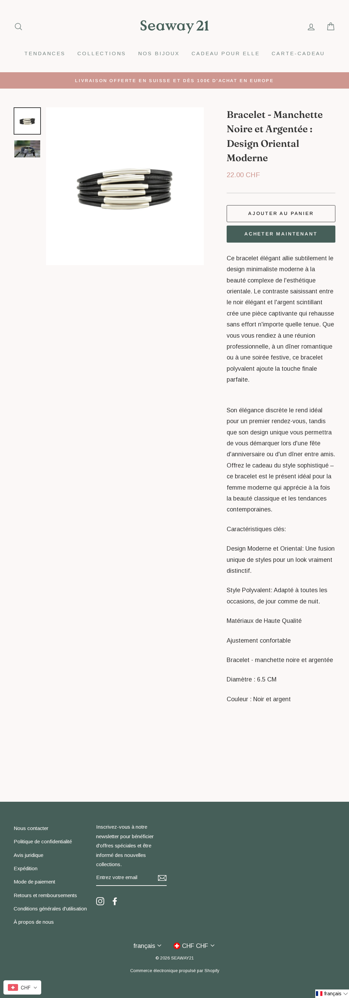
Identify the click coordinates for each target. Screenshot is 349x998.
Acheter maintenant (280, 233)
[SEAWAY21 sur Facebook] (115, 901)
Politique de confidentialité (43, 841)
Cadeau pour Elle (226, 53)
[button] (332, 993)
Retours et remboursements (45, 895)
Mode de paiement (34, 882)
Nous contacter (31, 828)
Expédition (25, 868)
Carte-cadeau (298, 53)
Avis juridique (28, 855)
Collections (101, 53)
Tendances (44, 53)
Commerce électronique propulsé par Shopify (174, 970)
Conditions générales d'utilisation (50, 908)
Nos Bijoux (159, 53)
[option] (174, 80)
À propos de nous (34, 922)
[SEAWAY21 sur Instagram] (100, 901)
